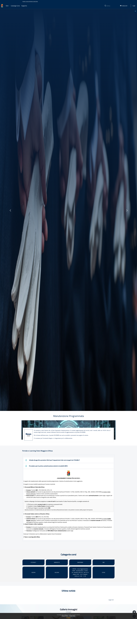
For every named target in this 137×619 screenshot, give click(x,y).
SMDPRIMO (80, 562)
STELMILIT (33, 562)
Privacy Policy (65, 616)
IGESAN (33, 572)
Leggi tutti (111, 600)
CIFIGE (103, 572)
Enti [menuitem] (7, 6)
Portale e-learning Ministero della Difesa (30, 1)
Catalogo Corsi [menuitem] (15, 6)
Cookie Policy (72, 616)
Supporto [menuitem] (24, 6)
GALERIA (57, 572)
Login (134, 5)
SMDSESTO (57, 562)
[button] (124, 5)
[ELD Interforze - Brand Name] (2, 6)
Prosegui (69, 617)
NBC (104, 562)
